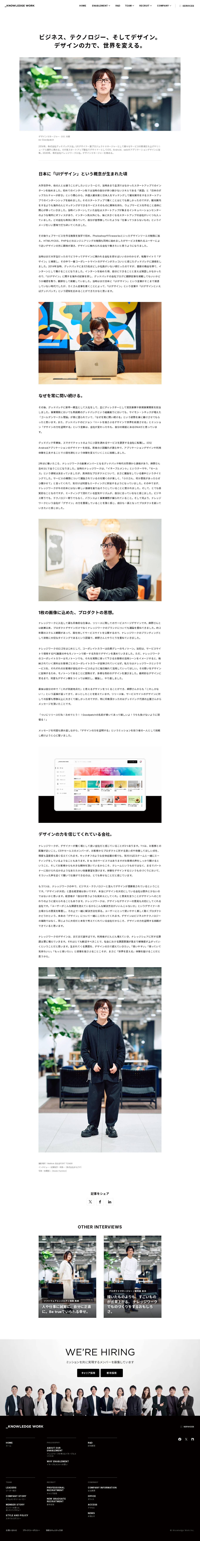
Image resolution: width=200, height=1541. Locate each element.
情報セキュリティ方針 (54, 1530)
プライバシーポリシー (31, 1530)
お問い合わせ (11, 1530)
